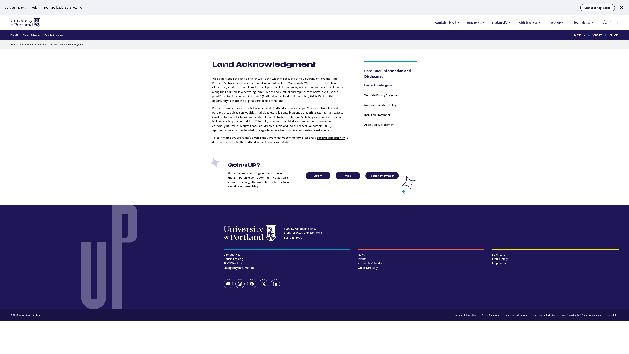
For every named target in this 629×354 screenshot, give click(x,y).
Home (13, 44)
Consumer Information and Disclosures (38, 44)
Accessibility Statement (379, 125)
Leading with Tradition (331, 138)
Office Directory (368, 268)
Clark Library (500, 259)
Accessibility (612, 315)
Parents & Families (53, 34)
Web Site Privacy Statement (382, 95)
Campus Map (232, 254)
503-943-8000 (293, 238)
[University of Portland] (25, 22)
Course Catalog (233, 259)
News (361, 254)
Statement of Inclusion (544, 315)
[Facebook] (251, 283)
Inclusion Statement (377, 115)
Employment (500, 263)
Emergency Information (239, 268)
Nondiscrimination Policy (380, 105)
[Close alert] (621, 7)
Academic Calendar (370, 263)
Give (614, 35)
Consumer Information (465, 315)
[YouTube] (228, 283)
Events (362, 259)
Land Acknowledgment (516, 315)
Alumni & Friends (31, 34)
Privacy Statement (491, 315)
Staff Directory (233, 263)
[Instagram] (240, 283)
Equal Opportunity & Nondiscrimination (581, 315)
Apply (580, 35)
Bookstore (498, 254)
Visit (597, 35)
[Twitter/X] (263, 283)
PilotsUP (14, 34)
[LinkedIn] (275, 283)
